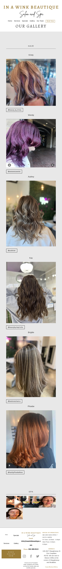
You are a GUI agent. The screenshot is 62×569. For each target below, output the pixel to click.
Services (17, 21)
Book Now (50, 21)
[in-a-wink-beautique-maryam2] (31, 507)
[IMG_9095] (31, 322)
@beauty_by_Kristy (14, 110)
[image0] (47, 507)
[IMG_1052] (31, 396)
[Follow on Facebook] (31, 556)
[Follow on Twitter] (38, 556)
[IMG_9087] (31, 468)
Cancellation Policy (51, 567)
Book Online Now (11, 554)
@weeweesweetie (14, 172)
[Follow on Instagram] (24, 556)
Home (10, 21)
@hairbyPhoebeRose (15, 472)
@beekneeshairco (14, 401)
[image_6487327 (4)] (31, 246)
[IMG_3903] (31, 105)
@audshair (12, 250)
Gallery (32, 21)
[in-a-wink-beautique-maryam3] (14, 507)
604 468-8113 (33, 549)
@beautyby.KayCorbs (15, 327)
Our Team (40, 21)
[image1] (14, 519)
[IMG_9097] (31, 167)
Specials (25, 21)
